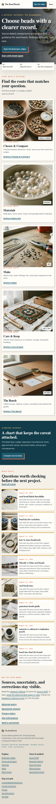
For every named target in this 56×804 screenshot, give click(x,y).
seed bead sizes (26, 585)
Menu (51, 4)
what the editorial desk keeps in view (23, 694)
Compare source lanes (13, 456)
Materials (5, 765)
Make (4, 768)
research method (17, 691)
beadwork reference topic (13, 698)
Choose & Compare (9, 761)
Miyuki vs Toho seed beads (31, 562)
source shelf (42, 691)
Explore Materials (12, 218)
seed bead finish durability (31, 496)
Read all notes (9, 484)
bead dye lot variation (29, 519)
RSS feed (5, 796)
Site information (10, 718)
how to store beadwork (30, 539)
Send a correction (10, 722)
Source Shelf (34, 758)
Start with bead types (12, 55)
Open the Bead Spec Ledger (15, 49)
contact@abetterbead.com (12, 782)
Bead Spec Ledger (8, 758)
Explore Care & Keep (13, 347)
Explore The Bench (12, 411)
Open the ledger (39, 4)
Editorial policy (9, 704)
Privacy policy (8, 713)
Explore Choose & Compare (16, 156)
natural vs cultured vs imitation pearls (34, 630)
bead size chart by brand (30, 652)
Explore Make (10, 282)
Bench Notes (7, 772)
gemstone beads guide (29, 606)
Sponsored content (11, 708)
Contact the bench (9, 786)
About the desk (35, 765)
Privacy (4, 789)
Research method (36, 761)
